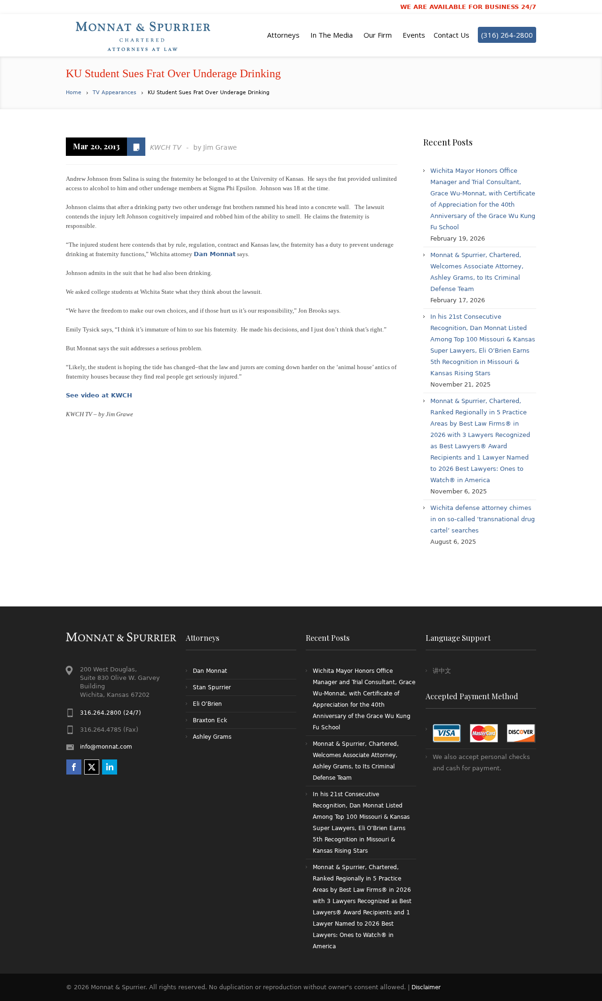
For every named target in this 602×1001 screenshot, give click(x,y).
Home (73, 92)
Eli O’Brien (207, 704)
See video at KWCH (99, 395)
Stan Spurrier (212, 687)
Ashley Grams (212, 737)
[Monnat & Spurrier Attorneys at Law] (146, 35)
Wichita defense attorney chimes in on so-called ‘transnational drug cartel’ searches (482, 519)
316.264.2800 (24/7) (110, 713)
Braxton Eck (210, 720)
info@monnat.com (106, 746)
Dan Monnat (215, 254)
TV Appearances (114, 92)
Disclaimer (426, 987)
